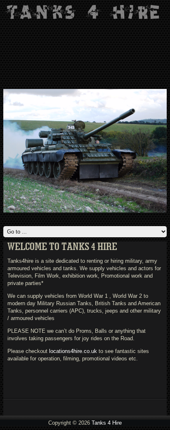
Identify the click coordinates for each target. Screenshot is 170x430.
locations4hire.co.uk (73, 351)
